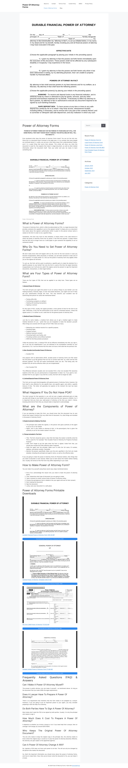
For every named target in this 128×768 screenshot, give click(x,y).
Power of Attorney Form (92, 187)
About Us (46, 3)
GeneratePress (76, 765)
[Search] (103, 125)
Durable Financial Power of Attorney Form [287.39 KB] (39, 535)
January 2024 (89, 165)
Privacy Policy (88, 3)
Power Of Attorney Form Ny (93, 140)
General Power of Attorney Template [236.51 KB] (37, 579)
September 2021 (90, 170)
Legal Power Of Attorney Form (94, 142)
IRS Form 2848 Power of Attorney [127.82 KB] (36, 624)
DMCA (80, 3)
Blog (61, 8)
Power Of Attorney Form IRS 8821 (95, 147)
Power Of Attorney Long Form (93, 145)
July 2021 (87, 173)
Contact (54, 3)
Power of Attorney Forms (50, 8)
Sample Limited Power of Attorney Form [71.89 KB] (38, 669)
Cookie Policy (72, 3)
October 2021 (89, 168)
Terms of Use (62, 3)
